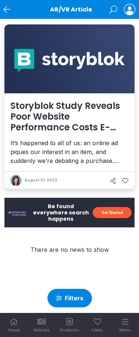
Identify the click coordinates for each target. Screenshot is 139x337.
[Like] (125, 181)
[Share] (113, 181)
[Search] (113, 9)
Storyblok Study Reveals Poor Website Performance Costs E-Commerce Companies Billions (65, 127)
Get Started (112, 212)
